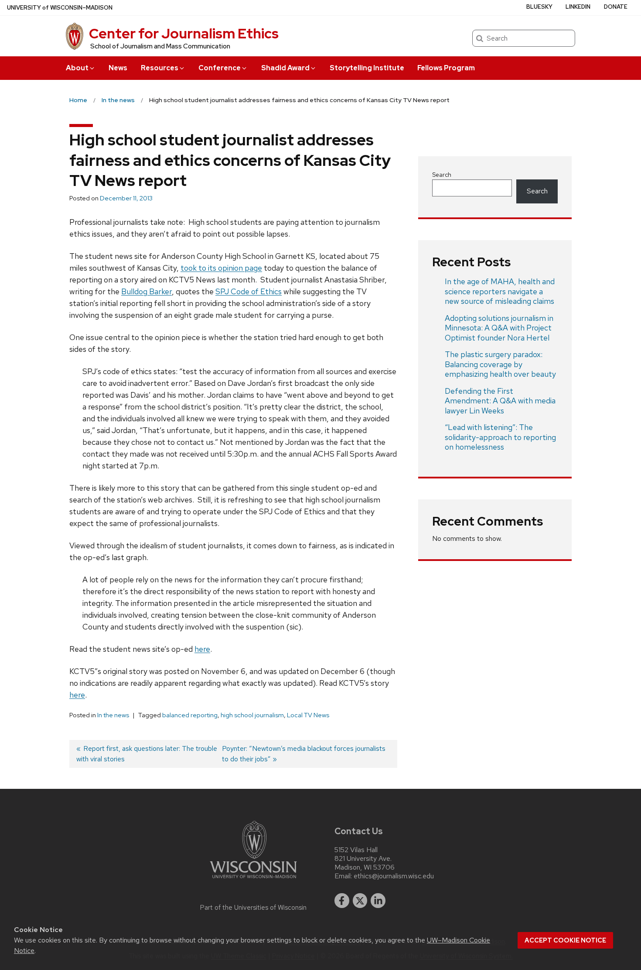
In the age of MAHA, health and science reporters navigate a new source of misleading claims (500, 291)
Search (441, 175)
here (202, 649)
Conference (219, 67)
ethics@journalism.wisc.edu (394, 876)
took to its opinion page (221, 268)
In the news (113, 715)
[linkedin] (378, 900)
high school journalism (252, 715)
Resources (159, 67)
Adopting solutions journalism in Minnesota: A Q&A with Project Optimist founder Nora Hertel (499, 328)
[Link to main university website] (253, 879)
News (118, 67)
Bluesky (539, 6)
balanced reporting (190, 715)
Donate (615, 6)
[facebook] (341, 900)
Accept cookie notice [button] (565, 940)
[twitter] (360, 900)
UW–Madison (60, 7)
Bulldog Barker (146, 291)
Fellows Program (446, 67)
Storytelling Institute (367, 67)
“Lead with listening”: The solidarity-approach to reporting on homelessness (500, 437)
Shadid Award (285, 67)
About (77, 67)
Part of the (253, 907)
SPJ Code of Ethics (248, 291)
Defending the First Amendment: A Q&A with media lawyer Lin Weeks (500, 401)
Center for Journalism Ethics (184, 33)
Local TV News (308, 715)
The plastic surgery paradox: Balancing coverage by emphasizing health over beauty (500, 364)
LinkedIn (578, 6)
